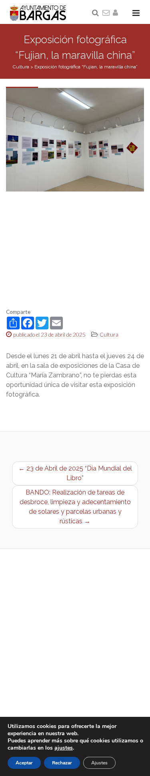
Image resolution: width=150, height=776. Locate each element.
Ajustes (99, 763)
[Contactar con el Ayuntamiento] (106, 13)
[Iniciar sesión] (117, 13)
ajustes (63, 748)
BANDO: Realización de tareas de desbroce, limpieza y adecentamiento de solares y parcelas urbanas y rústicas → (75, 507)
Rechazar (62, 763)
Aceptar (24, 763)
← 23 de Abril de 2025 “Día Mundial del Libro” (75, 473)
